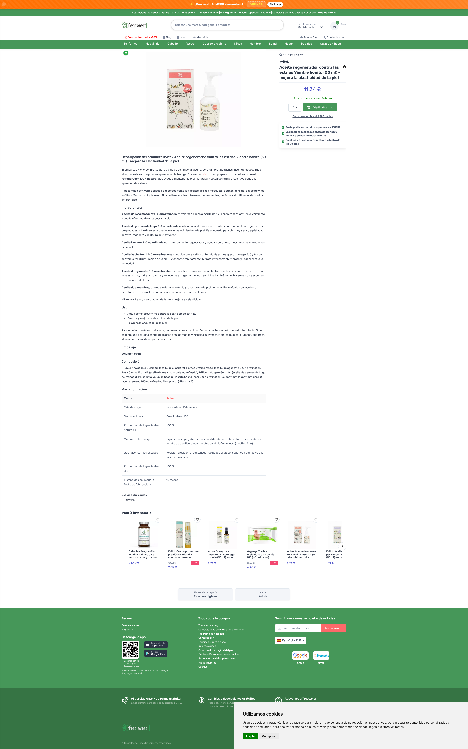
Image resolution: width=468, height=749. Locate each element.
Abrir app (275, 4)
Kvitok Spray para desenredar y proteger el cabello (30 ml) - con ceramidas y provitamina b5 (223, 557)
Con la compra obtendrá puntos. (313, 116)
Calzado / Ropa (330, 43)
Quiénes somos (130, 625)
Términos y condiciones (212, 642)
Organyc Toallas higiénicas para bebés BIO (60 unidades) (260, 554)
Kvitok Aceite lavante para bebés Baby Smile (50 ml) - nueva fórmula (340, 554)
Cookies (202, 666)
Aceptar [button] (251, 736)
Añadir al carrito (322, 107)
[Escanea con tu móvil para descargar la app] (131, 650)
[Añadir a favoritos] (158, 519)
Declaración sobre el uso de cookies (219, 654)
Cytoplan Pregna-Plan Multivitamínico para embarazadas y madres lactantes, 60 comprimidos (143, 557)
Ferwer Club (310, 37)
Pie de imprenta (207, 662)
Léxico (183, 37)
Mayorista (202, 37)
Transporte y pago (208, 625)
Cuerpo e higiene (294, 54)
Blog (168, 37)
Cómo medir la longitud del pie (215, 650)
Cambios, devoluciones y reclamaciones (221, 629)
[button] (156, 644)
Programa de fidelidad (211, 633)
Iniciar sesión (333, 628)
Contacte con (335, 37)
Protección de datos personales (216, 658)
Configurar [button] (269, 736)
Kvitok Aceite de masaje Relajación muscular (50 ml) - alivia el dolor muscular (301, 556)
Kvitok (207, 174)
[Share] (344, 67)
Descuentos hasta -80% (142, 37)
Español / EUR (292, 640)
